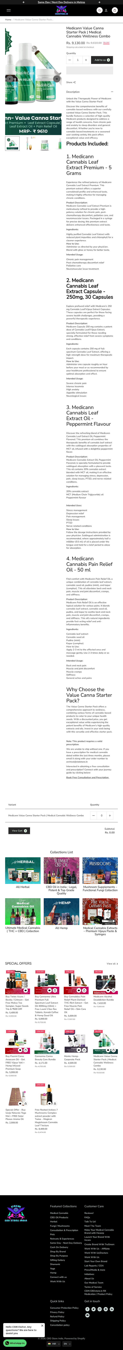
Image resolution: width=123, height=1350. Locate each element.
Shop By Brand (58, 1251)
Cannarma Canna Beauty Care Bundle (45, 1058)
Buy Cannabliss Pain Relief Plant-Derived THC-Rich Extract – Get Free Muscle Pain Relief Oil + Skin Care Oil (76, 1004)
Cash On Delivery (59, 1247)
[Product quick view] (55, 990)
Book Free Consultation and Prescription (87, 777)
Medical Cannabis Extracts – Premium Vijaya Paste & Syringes (100, 931)
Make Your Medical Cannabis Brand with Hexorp (99, 1231)
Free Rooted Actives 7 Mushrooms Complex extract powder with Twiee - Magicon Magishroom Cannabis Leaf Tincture (46, 1117)
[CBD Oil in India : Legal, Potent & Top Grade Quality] (61, 870)
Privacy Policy (57, 1312)
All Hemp (61, 928)
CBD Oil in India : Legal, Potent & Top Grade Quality (61, 890)
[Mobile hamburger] (8, 10)
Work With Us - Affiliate (97, 1248)
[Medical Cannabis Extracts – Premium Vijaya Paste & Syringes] (100, 911)
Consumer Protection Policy (64, 1307)
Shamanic (55, 1264)
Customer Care (94, 1206)
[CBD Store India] (61, 10)
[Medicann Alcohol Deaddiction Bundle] (105, 981)
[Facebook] (87, 1309)
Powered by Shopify (74, 1338)
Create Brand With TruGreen (99, 1244)
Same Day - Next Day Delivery (66, 1242)
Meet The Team (92, 1225)
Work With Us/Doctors (96, 1252)
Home (8, 19)
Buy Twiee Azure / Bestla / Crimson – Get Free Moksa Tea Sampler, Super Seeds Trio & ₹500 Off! (17, 1003)
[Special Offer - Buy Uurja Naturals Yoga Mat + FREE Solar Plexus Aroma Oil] (17, 1094)
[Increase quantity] (110, 816)
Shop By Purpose (59, 1255)
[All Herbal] (23, 870)
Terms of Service (93, 1287)
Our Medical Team (93, 1282)
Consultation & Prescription (64, 1230)
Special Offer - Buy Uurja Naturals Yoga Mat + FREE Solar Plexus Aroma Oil (16, 1114)
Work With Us (57, 1281)
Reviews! (89, 1213)
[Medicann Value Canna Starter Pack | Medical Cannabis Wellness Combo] (105, 1041)
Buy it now (89, 70)
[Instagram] (100, 1309)
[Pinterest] (106, 1309)
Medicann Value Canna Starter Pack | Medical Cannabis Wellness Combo (105, 1061)
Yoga (52, 1268)
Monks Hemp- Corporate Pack (72, 1058)
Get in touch (92, 1301)
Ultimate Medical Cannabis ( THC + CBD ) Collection (22, 929)
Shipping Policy (58, 1320)
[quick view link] (25, 990)
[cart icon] (115, 10)
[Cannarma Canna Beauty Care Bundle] (46, 1041)
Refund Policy (57, 1316)
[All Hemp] (61, 911)
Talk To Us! (90, 1221)
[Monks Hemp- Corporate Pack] (76, 1041)
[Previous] (24, 2)
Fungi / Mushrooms (60, 1225)
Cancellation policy (60, 1325)
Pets (52, 1234)
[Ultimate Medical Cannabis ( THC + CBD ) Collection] (23, 911)
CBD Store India (55, 1338)
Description (73, 92)
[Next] (99, 2)
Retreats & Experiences (62, 1238)
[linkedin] (112, 1309)
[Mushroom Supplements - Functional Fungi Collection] (100, 870)
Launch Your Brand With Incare (97, 1238)
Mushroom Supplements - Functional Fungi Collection (100, 889)
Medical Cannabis (59, 1213)
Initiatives (89, 1274)
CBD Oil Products (59, 1217)
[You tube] (87, 1315)
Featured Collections (63, 1206)
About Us (89, 1278)
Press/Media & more (94, 1269)
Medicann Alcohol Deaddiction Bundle (104, 998)
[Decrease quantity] (93, 816)
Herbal (53, 1221)
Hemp (53, 1272)
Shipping (70, 47)
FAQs (87, 1217)
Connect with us (58, 1277)
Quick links (57, 1301)
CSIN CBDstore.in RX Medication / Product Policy (98, 1292)
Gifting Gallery (57, 1260)
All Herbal (22, 887)
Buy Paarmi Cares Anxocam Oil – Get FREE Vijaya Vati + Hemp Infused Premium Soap (15, 1062)
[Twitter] (93, 1309)
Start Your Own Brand (95, 1261)
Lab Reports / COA (94, 1265)
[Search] (100, 10)
